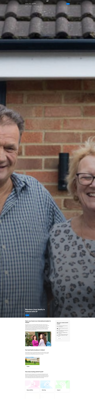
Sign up (68, 3)
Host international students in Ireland (29, 4)
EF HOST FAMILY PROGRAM (30, 3)
